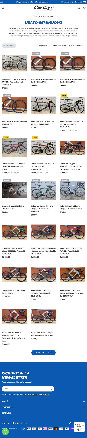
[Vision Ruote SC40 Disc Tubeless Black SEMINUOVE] (72, 63)
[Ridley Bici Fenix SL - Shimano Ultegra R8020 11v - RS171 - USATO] (14, 148)
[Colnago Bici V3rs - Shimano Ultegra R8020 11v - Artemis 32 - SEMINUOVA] (14, 232)
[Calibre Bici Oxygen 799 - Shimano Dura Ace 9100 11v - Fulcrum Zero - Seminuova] (72, 148)
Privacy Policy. (45, 394)
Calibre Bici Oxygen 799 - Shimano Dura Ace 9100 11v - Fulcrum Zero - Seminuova (71, 166)
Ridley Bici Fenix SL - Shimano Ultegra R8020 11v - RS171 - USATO (13, 166)
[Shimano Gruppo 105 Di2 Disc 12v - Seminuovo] (14, 190)
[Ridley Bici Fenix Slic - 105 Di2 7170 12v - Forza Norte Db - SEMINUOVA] (72, 232)
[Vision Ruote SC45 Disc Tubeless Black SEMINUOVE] (43, 63)
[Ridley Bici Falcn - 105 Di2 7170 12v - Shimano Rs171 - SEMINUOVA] (72, 105)
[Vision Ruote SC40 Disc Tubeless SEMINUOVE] (14, 105)
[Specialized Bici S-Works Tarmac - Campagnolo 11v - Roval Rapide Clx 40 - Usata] (43, 232)
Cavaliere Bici (13, 429)
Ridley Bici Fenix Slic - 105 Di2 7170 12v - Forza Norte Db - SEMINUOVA (71, 251)
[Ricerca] (79, 8)
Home (35, 16)
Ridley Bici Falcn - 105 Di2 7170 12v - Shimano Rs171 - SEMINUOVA (71, 124)
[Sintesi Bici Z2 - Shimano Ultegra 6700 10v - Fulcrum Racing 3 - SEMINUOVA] (14, 63)
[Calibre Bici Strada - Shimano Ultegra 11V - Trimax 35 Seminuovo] (43, 190)
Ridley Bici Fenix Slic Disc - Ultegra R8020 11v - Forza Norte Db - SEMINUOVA (72, 293)
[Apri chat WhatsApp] (5, 432)
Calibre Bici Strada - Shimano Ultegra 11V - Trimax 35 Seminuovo (42, 209)
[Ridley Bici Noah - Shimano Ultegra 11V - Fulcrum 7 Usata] (72, 190)
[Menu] (83, 423)
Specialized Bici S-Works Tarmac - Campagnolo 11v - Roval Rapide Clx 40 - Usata (43, 251)
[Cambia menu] (2, 8)
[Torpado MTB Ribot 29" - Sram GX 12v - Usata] (14, 274)
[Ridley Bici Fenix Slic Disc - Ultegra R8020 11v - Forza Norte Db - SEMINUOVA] (72, 274)
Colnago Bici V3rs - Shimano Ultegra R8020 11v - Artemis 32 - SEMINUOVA (14, 251)
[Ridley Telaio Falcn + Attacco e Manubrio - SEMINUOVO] (43, 105)
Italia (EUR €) (20, 423)
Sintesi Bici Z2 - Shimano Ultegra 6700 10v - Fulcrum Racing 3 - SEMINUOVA (14, 82)
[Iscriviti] (51, 388)
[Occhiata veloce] (24, 55)
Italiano (4, 423)
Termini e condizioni (31, 394)
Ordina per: (56, 46)
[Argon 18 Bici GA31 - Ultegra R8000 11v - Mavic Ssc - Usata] (43, 316)
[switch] (79, 429)
